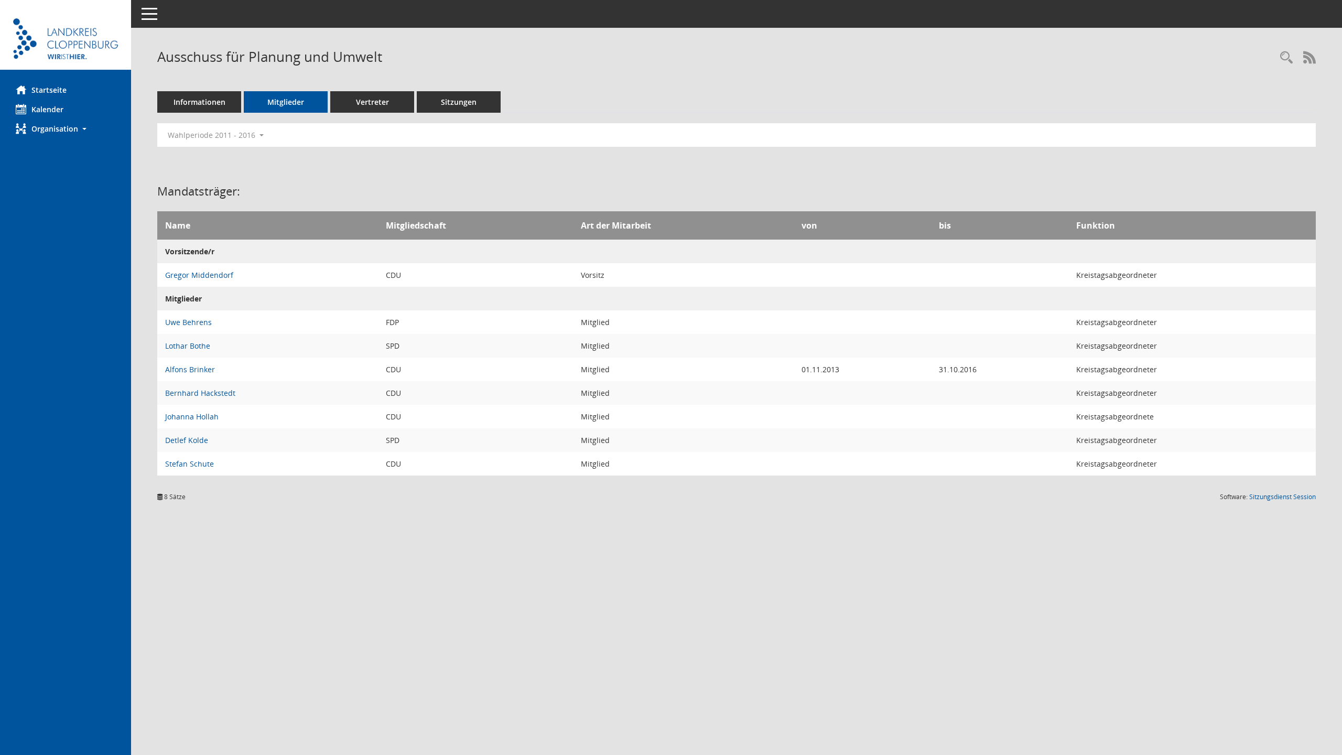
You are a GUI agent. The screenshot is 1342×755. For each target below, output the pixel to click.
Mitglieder (285, 102)
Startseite (49, 90)
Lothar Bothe (187, 346)
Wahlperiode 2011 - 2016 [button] (212, 135)
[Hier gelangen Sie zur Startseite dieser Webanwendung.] (65, 38)
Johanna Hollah (192, 417)
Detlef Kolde (186, 440)
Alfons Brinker (190, 369)
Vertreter (372, 102)
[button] (65, 128)
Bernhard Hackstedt (200, 393)
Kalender (47, 109)
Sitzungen (459, 102)
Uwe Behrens (188, 322)
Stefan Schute (189, 464)
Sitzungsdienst (1282, 496)
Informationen (199, 102)
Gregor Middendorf (199, 275)
